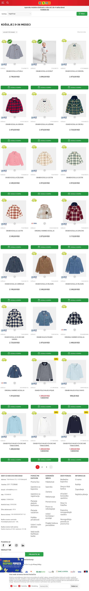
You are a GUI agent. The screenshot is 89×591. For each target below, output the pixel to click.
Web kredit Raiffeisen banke (35, 534)
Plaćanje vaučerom (34, 511)
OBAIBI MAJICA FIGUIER (44, 337)
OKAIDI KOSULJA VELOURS (44, 284)
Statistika (24, 586)
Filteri (83, 14)
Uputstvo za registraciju (35, 495)
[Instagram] (16, 545)
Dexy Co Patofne (63, 504)
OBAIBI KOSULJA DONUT (44, 71)
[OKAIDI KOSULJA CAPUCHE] (74, 212)
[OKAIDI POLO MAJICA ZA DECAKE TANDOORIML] (14, 424)
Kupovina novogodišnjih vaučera (66, 512)
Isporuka (49, 487)
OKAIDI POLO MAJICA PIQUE (44, 390)
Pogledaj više (44, 9)
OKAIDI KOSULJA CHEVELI (74, 124)
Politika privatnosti (35, 518)
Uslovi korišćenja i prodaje (50, 516)
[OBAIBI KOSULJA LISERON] (14, 105)
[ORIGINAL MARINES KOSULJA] (44, 212)
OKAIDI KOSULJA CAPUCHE (74, 231)
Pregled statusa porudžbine (52, 524)
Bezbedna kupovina (64, 480)
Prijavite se (34, 554)
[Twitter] (10, 545)
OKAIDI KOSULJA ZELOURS (14, 177)
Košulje (3, 68)
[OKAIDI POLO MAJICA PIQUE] (44, 371)
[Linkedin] (23, 545)
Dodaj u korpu (15, 87)
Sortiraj (4, 14)
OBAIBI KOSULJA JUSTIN (44, 177)
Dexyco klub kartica (65, 488)
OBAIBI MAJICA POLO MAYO (74, 390)
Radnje (78, 484)
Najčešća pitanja (81, 494)
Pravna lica (35, 482)
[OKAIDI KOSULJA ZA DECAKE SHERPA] (14, 318)
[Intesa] (62, 572)
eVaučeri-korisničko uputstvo (64, 496)
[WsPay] (51, 572)
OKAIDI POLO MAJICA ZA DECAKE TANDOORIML (14, 445)
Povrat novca (51, 502)
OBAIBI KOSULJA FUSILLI (14, 71)
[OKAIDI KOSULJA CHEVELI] (74, 105)
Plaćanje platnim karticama (35, 503)
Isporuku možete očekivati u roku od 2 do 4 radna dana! (44, 7)
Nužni (15, 586)
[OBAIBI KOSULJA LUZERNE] (44, 105)
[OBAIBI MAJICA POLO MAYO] (74, 371)
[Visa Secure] (26, 572)
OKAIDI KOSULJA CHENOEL (74, 71)
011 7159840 (12, 484)
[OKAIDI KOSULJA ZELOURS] (14, 158)
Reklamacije (50, 497)
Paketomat (50, 482)
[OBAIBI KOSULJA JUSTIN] (44, 158)
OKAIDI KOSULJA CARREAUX (14, 284)
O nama (78, 479)
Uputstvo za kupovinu (35, 488)
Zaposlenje (79, 489)
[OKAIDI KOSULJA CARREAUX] (14, 265)
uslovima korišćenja (26, 559)
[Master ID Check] (31, 572)
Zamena (49, 492)
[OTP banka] (41, 572)
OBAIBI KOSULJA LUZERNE (44, 124)
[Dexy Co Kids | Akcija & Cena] (44, 3)
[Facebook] (3, 545)
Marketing (34, 586)
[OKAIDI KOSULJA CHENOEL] (74, 52)
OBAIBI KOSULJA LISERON (14, 124)
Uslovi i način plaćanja (36, 526)
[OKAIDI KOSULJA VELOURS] (44, 265)
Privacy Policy (37, 564)
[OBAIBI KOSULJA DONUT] (44, 52)
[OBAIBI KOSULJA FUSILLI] (14, 52)
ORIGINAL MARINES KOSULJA (44, 231)
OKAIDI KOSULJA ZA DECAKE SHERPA (14, 338)
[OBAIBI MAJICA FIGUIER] (44, 318)
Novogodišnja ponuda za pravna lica (65, 521)
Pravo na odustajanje (50, 508)
